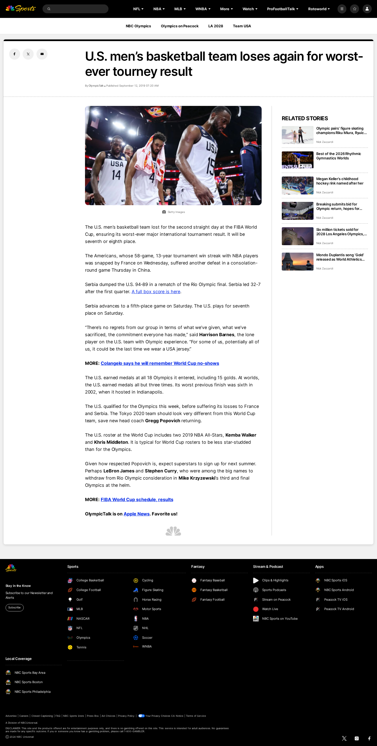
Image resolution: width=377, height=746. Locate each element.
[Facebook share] (14, 54)
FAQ (57, 715)
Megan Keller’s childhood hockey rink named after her (340, 181)
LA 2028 (215, 26)
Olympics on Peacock (180, 26)
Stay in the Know (18, 586)
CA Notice (177, 715)
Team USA (242, 26)
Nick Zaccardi (324, 141)
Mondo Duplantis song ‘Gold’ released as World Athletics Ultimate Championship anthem (340, 257)
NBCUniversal (29, 722)
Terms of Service (196, 715)
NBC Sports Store (73, 715)
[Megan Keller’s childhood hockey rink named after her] (298, 185)
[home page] (21, 9)
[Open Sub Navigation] (143, 9)
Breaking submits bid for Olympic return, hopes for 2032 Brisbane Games (338, 206)
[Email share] (41, 54)
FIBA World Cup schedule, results (137, 499)
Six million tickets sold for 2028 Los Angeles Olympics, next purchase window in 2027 (340, 231)
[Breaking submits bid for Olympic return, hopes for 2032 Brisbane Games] (298, 211)
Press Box (93, 715)
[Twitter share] (28, 54)
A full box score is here (156, 291)
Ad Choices (108, 715)
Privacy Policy (126, 715)
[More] (342, 9)
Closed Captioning (42, 715)
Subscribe (14, 607)
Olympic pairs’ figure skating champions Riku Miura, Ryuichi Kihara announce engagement (341, 130)
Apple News (137, 514)
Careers (23, 715)
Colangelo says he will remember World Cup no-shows (160, 363)
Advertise (11, 715)
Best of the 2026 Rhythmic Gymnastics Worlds (339, 155)
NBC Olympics (138, 26)
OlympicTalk (96, 85)
